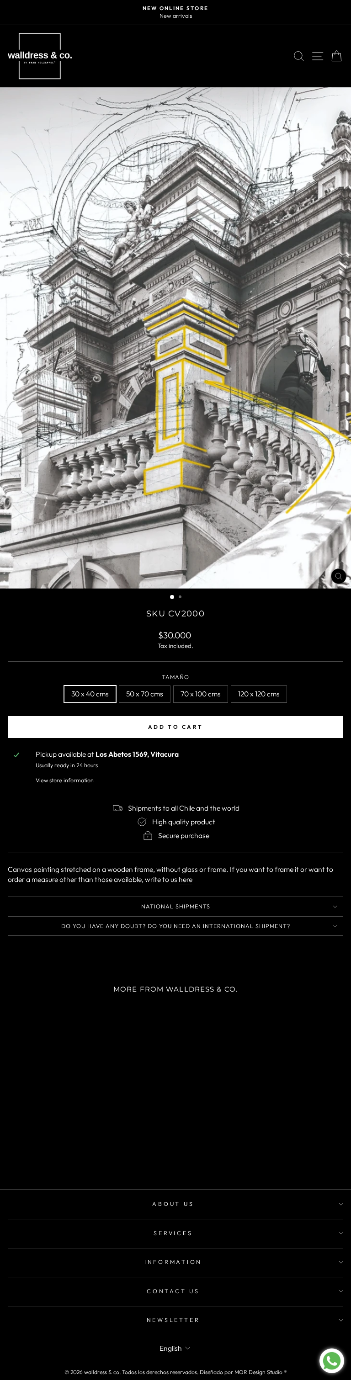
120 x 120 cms (259, 693)
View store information (65, 780)
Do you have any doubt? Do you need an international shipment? (175, 925)
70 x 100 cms (201, 693)
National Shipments (175, 906)
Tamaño (175, 676)
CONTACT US (173, 1291)
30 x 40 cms (90, 693)
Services (173, 1233)
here (185, 879)
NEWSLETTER (173, 1319)
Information (173, 1261)
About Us (173, 1203)
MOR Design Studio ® (260, 1372)
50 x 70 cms (144, 693)
